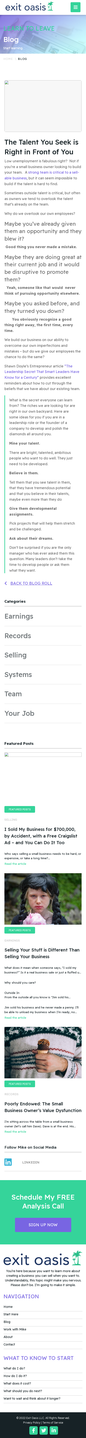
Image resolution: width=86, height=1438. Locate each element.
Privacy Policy (31, 1422)
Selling (15, 655)
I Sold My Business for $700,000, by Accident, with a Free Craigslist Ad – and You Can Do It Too (40, 835)
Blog (7, 1322)
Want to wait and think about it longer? (32, 1399)
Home (8, 59)
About (8, 1337)
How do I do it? (15, 1376)
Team (13, 693)
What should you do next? (23, 1391)
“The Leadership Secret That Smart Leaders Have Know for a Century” (41, 372)
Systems (18, 674)
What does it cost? (17, 1383)
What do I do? (14, 1368)
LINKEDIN (30, 1162)
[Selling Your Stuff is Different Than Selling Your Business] (43, 899)
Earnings (18, 616)
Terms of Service (52, 1422)
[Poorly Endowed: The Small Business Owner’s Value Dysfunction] (43, 1052)
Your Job (19, 713)
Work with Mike (15, 1329)
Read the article (15, 863)
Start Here (11, 1314)
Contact (9, 1344)
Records (17, 635)
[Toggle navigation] (75, 7)
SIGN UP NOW (43, 1224)
